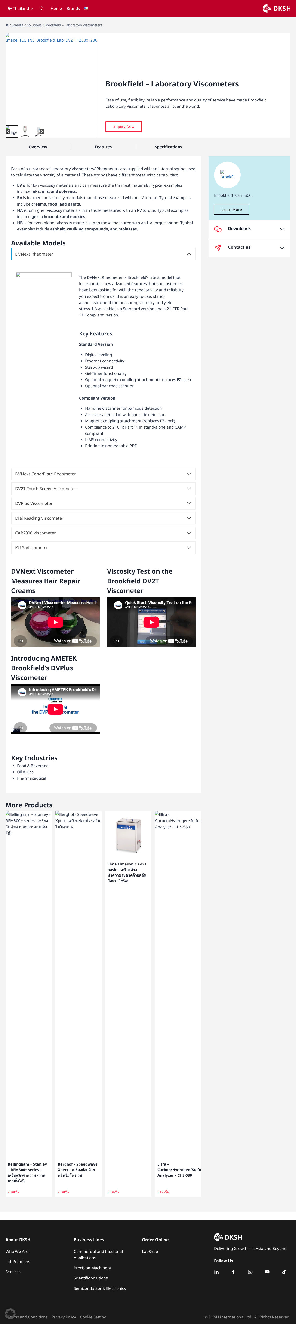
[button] (12, 131)
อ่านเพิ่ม (14, 1191)
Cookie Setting (93, 1317)
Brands (73, 8)
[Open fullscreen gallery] (93, 120)
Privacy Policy (64, 1317)
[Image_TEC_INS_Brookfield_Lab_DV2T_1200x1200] (52, 79)
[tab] (48, 120)
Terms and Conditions (28, 1317)
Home (56, 8)
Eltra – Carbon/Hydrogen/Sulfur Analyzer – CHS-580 (180, 1170)
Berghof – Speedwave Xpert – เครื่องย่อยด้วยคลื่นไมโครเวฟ (78, 1170)
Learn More (232, 209)
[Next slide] (42, 131)
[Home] (7, 25)
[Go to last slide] (8, 131)
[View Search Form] (41, 8)
